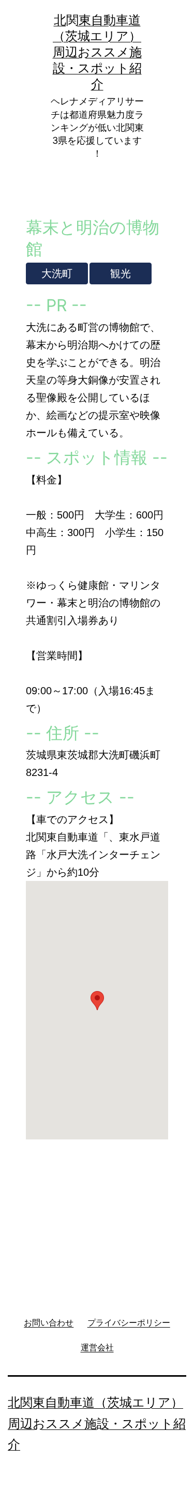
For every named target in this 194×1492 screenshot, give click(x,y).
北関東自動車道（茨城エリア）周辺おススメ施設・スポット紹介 (97, 52)
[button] (97, 1000)
